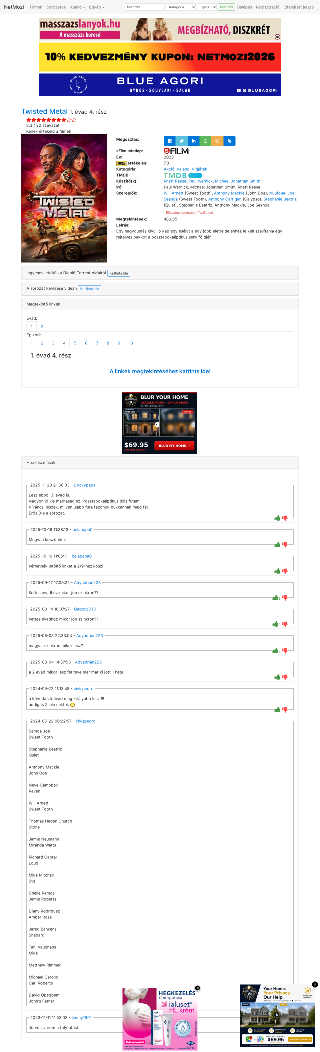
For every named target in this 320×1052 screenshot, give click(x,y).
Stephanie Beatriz (280, 199)
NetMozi (14, 7)
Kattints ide (89, 288)
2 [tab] (42, 326)
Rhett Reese (175, 181)
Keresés (226, 7)
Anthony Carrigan (225, 199)
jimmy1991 (82, 1017)
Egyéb (95, 7)
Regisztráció (268, 7)
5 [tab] (75, 343)
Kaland (183, 169)
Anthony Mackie (229, 193)
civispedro (84, 688)
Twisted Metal (45, 111)
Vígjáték (199, 169)
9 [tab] (119, 343)
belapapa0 (82, 529)
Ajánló (76, 7)
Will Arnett (174, 193)
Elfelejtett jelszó (299, 7)
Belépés (244, 7)
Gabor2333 (85, 609)
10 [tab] (131, 343)
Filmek (36, 7)
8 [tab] (108, 343)
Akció (169, 169)
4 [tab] (64, 343)
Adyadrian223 (87, 582)
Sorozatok (56, 7)
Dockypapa (85, 485)
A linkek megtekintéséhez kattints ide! (160, 371)
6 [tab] (86, 343)
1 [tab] (31, 326)
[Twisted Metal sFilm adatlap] (176, 150)
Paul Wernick (200, 181)
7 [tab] (97, 343)
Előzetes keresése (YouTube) (189, 212)
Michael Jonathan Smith (237, 181)
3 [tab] (53, 343)
